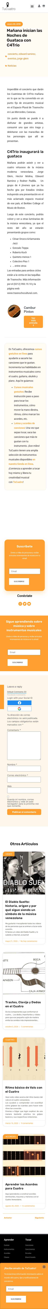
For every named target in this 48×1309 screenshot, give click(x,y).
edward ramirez (27, 54)
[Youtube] (29, 604)
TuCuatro (8, 9)
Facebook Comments (16, 695)
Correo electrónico (17, 775)
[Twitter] (25, 604)
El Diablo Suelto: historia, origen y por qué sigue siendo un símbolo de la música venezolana (21, 910)
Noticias (12, 65)
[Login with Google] (19, 708)
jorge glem (23, 58)
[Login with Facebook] (19, 702)
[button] (32, 6)
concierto (13, 54)
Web (9, 786)
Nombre (12, 764)
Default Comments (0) (16, 692)
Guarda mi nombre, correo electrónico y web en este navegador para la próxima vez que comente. (23, 802)
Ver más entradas (33, 322)
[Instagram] (20, 604)
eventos (12, 58)
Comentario (14, 730)
